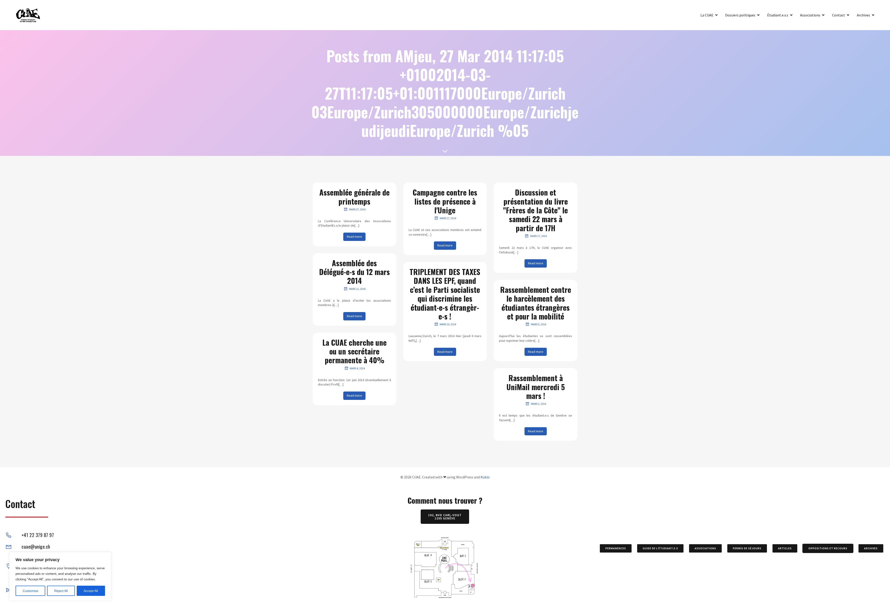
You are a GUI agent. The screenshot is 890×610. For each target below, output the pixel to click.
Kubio (485, 477)
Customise (30, 591)
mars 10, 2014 (448, 324)
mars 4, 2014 (357, 368)
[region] (60, 576)
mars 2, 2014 (538, 403)
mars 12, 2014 (357, 289)
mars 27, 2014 (357, 209)
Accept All (91, 591)
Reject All (61, 591)
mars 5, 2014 (538, 324)
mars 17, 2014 (448, 218)
